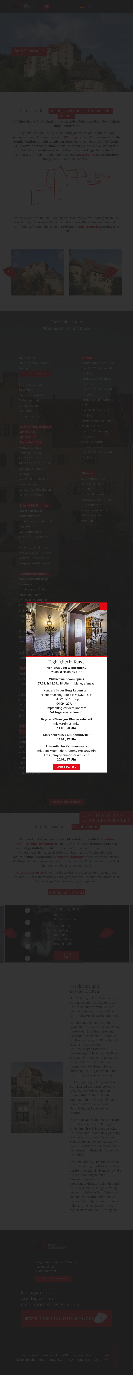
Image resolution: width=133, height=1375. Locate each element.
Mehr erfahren (66, 767)
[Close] (103, 606)
